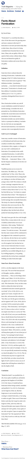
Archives (10, 11)
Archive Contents (7, 435)
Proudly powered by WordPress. (17, 458)
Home (3, 11)
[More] (23, 11)
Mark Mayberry (6, 27)
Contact (18, 11)
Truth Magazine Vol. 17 (17, 435)
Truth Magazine (7, 7)
